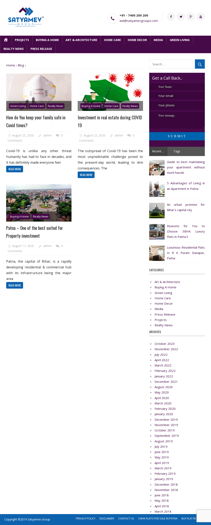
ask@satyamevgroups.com (139, 21)
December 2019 (166, 419)
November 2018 (166, 490)
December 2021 (166, 381)
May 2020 (162, 392)
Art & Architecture (81, 40)
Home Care (112, 40)
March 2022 (163, 365)
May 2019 (162, 457)
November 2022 (166, 349)
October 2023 (165, 344)
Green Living (180, 40)
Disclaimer (107, 518)
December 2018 (166, 484)
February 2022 (165, 371)
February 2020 (165, 408)
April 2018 (162, 506)
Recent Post (160, 151)
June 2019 (162, 452)
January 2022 (164, 376)
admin (47, 135)
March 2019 (163, 468)
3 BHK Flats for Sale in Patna (157, 518)
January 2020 (164, 414)
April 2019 (162, 463)
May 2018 (162, 500)
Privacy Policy (85, 518)
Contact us (126, 518)
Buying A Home (47, 40)
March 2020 (163, 403)
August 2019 (164, 441)
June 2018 (162, 495)
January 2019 (164, 479)
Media (158, 40)
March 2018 (163, 511)
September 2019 (167, 435)
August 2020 (164, 387)
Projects (22, 40)
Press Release (41, 49)
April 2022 (162, 360)
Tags (176, 151)
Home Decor (137, 40)
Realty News (14, 49)
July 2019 (161, 446)
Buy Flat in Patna (193, 518)
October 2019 (165, 430)
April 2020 (162, 398)
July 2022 (161, 354)
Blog (21, 65)
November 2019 (166, 425)
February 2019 (165, 473)
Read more (14, 169)
